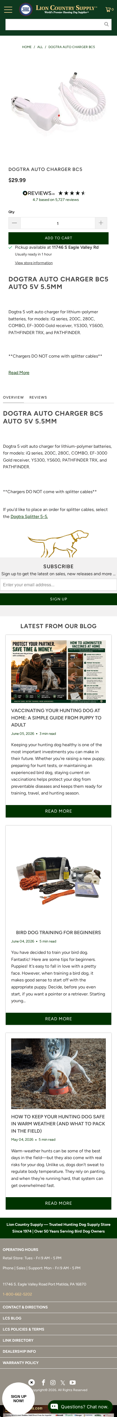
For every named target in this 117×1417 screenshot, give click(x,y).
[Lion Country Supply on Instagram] (53, 1382)
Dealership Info (19, 1351)
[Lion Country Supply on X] (63, 1383)
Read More (18, 372)
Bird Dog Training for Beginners (58, 932)
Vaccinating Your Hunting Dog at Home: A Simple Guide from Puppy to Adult (56, 718)
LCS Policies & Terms (23, 1329)
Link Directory (18, 1340)
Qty (11, 212)
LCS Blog (12, 1318)
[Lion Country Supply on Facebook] (44, 1382)
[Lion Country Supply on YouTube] (73, 1382)
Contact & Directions (25, 1307)
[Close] (31, 1382)
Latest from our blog (58, 626)
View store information (34, 263)
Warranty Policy (21, 1363)
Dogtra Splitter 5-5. (29, 516)
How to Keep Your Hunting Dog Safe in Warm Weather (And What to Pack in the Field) (58, 1124)
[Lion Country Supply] (66, 9)
